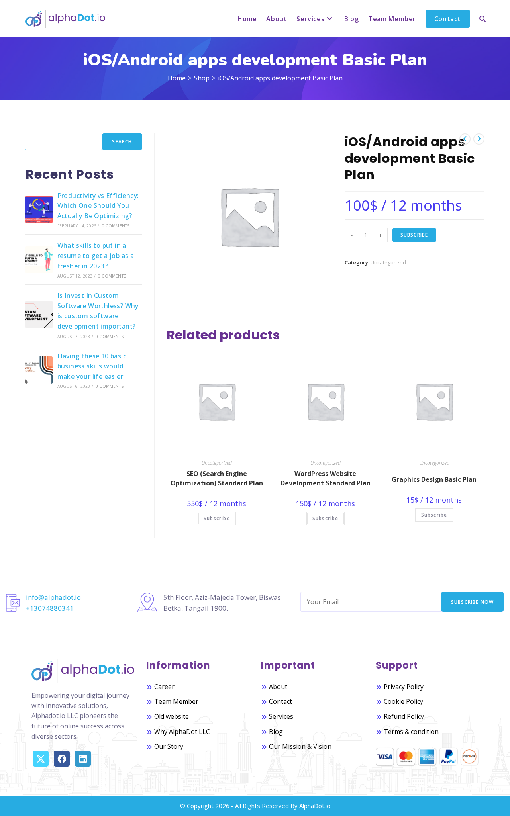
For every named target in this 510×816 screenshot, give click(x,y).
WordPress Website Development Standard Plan (325, 478)
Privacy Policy (404, 686)
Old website (171, 716)
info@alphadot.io (53, 597)
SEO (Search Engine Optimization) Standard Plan (217, 478)
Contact (280, 701)
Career (164, 686)
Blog (276, 731)
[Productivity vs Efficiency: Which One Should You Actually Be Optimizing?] (39, 209)
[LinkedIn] (83, 759)
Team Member (176, 701)
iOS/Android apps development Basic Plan (280, 78)
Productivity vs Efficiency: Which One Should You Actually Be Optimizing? (98, 205)
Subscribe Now (472, 602)
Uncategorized (388, 262)
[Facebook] (62, 759)
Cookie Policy (403, 701)
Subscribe (414, 234)
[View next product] (478, 139)
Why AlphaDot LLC (182, 731)
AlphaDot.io (314, 806)
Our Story (168, 746)
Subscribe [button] (217, 518)
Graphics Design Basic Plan (434, 479)
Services (281, 716)
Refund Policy (404, 716)
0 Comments (116, 226)
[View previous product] (465, 139)
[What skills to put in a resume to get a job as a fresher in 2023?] (39, 259)
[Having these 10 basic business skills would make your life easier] (39, 370)
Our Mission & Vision (300, 746)
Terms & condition (411, 731)
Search (122, 141)
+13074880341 (50, 607)
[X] (41, 759)
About (278, 686)
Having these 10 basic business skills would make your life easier (91, 366)
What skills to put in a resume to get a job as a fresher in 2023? (95, 255)
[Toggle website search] (482, 18)
